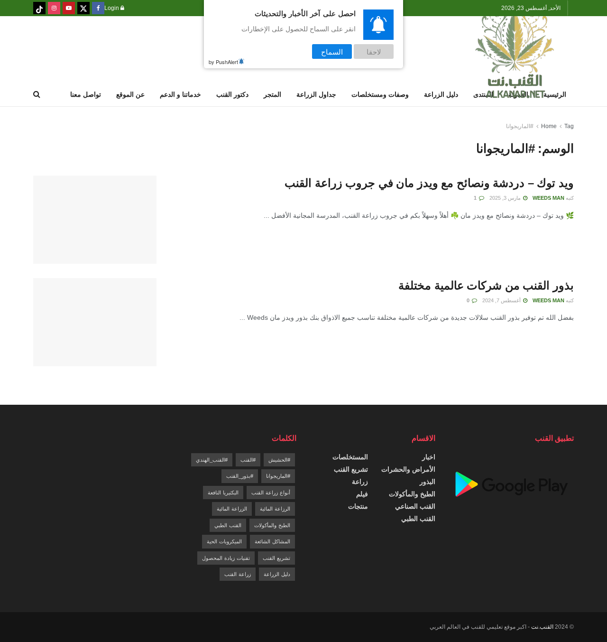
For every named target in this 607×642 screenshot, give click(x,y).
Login (112, 8)
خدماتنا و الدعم (180, 94)
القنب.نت (542, 626)
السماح (332, 51)
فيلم (362, 494)
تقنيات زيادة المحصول (226, 558)
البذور (427, 481)
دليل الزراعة (441, 94)
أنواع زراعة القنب (270, 492)
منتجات (358, 506)
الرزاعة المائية (275, 509)
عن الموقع (130, 94)
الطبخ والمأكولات (412, 494)
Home (549, 126)
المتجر (272, 94)
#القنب (248, 460)
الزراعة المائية (232, 509)
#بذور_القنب (239, 476)
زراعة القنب (237, 574)
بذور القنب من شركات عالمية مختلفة (486, 285)
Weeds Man (548, 198)
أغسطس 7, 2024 (502, 300)
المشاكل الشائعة (272, 541)
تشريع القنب (351, 469)
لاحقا (374, 51)
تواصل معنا (85, 94)
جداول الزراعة (316, 94)
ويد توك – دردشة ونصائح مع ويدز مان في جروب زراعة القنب (429, 183)
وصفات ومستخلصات (380, 94)
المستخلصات (350, 457)
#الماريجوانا (519, 126)
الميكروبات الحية (224, 541)
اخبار (428, 457)
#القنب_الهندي (212, 460)
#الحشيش (279, 460)
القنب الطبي (418, 518)
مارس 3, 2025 (505, 198)
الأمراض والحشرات (408, 469)
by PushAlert (223, 61)
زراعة (360, 481)
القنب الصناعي (415, 506)
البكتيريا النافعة (223, 492)
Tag (569, 126)
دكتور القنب (232, 94)
